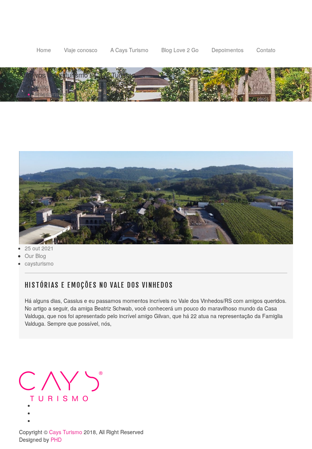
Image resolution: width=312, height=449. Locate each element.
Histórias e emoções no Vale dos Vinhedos (99, 285)
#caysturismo (50, 94)
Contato (265, 50)
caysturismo (39, 263)
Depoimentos (228, 50)
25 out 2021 (39, 248)
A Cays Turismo (129, 50)
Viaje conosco (80, 50)
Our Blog (35, 256)
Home (44, 50)
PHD (56, 439)
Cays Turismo (65, 432)
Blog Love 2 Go (180, 50)
